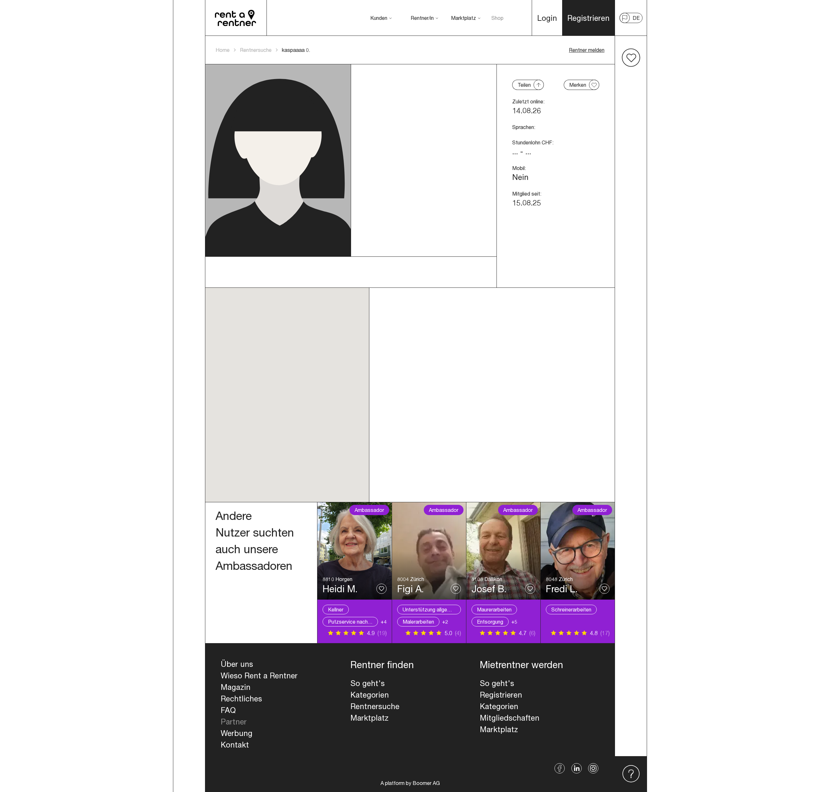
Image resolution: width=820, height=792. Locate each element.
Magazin (235, 687)
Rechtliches (241, 698)
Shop (497, 18)
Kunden (378, 18)
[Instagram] (593, 768)
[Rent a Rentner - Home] (236, 18)
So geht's (367, 683)
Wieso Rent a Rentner (259, 675)
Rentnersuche (256, 50)
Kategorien (369, 694)
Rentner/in (422, 18)
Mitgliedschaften (509, 717)
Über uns (237, 663)
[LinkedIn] (576, 768)
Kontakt (235, 744)
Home (223, 50)
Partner (234, 721)
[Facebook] (560, 768)
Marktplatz (463, 18)
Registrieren (501, 694)
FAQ (228, 710)
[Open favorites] (631, 57)
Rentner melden (586, 50)
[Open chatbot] (631, 774)
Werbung (236, 733)
